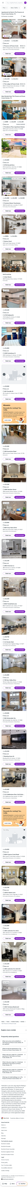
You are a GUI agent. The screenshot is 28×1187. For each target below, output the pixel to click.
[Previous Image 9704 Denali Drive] (4, 148)
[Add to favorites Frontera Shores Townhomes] (24, 178)
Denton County (15, 1021)
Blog (2, 1133)
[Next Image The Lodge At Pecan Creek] (24, 67)
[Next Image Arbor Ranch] (24, 262)
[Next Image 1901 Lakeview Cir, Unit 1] (24, 913)
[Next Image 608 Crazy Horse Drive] (24, 510)
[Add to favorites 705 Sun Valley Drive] (24, 655)
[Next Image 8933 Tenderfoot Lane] (24, 587)
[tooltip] (6, 43)
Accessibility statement (6, 1168)
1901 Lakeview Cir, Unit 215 (12, 969)
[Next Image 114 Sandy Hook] (24, 625)
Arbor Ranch (7, 277)
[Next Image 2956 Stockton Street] (24, 472)
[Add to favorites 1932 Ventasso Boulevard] (24, 982)
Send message (20, 53)
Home (2, 1021)
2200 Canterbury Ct (10, 353)
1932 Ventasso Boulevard (11, 1007)
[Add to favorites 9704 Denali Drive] (24, 140)
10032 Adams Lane (9, 892)
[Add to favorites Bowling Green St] (24, 731)
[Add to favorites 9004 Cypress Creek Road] (24, 829)
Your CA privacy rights (6, 1165)
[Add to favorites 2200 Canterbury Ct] (24, 328)
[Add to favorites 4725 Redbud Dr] (24, 290)
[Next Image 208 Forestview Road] (24, 434)
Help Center (4, 1130)
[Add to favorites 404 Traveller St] (24, 366)
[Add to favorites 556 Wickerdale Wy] (24, 693)
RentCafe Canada (5, 1143)
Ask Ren (23, 1183)
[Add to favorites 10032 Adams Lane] (24, 868)
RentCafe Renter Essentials (7, 1149)
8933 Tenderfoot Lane (10, 604)
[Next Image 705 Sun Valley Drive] (24, 663)
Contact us (3, 1127)
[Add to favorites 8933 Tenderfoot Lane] (24, 579)
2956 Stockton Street (10, 489)
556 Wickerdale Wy (10, 718)
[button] (14, 29)
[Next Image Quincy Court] (24, 224)
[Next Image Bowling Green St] (24, 739)
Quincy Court (8, 241)
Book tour (8, 53)
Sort (24, 16)
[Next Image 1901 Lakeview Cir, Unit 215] (24, 951)
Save (13, 1183)
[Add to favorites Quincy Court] (24, 216)
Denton (22, 1021)
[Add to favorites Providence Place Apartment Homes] (24, 102)
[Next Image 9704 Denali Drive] (24, 148)
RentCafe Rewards (5, 1146)
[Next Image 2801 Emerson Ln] (24, 548)
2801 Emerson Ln (9, 565)
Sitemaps (3, 1138)
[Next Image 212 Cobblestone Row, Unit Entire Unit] (24, 777)
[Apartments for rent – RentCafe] (5, 1118)
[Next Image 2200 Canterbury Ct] (24, 336)
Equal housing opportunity (8, 1179)
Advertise (3, 1135)
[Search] (25, 3)
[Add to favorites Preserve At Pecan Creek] (24, 21)
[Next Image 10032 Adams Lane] (24, 875)
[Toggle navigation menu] (3, 3)
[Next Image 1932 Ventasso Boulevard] (24, 990)
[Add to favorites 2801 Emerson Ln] (24, 541)
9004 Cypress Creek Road (11, 854)
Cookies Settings (5, 1170)
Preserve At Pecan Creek (11, 46)
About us (3, 1125)
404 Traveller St (8, 391)
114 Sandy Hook (9, 642)
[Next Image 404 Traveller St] (24, 374)
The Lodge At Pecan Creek (11, 84)
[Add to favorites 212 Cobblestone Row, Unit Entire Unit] (24, 769)
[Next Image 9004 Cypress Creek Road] (24, 837)
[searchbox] (16, 2)
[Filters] (25, 7)
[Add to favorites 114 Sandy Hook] (24, 617)
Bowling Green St (9, 756)
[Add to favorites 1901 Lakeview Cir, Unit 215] (24, 944)
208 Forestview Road (10, 451)
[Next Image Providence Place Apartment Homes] (24, 110)
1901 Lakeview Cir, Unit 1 (11, 930)
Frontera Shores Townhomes (12, 203)
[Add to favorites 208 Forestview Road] (24, 426)
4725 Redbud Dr (9, 315)
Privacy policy (4, 1162)
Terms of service (5, 1159)
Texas (7, 1021)
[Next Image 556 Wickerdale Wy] (24, 701)
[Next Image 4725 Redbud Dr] (24, 298)
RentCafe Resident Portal (7, 1154)
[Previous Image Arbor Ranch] (4, 262)
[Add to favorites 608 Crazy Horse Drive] (24, 503)
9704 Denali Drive (9, 165)
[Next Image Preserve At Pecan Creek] (24, 29)
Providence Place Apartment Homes (14, 127)
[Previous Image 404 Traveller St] (4, 374)
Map (5, 1183)
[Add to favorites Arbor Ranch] (24, 254)
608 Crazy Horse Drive (10, 527)
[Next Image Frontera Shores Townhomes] (24, 186)
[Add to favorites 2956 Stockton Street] (24, 464)
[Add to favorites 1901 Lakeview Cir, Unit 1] (24, 906)
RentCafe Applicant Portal (7, 1151)
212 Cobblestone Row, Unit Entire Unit (15, 794)
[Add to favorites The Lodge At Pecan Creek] (24, 59)
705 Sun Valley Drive (10, 680)
